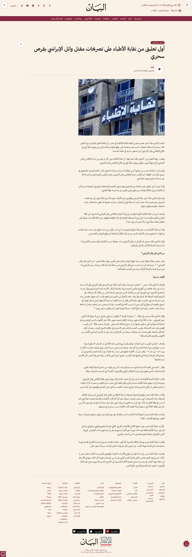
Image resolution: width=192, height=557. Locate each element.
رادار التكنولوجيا (116, 497)
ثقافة (49, 494)
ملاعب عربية (63, 490)
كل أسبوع (77, 509)
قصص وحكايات (61, 513)
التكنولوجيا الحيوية (115, 494)
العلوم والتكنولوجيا (115, 487)
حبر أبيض (76, 500)
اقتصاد (123, 18)
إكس (163, 483)
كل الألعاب (63, 506)
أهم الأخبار (100, 487)
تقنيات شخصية (116, 500)
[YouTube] (27, 6)
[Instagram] (33, 6)
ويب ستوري (100, 503)
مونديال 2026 (62, 497)
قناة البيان (88, 18)
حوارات (65, 509)
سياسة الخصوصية (149, 499)
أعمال (135, 487)
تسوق (49, 516)
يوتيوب (162, 496)
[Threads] (38, 6)
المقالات (106, 18)
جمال (49, 490)
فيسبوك (162, 490)
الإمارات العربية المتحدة (96, 490)
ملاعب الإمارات (62, 487)
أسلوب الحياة (46, 483)
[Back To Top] (187, 550)
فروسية (64, 503)
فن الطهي (47, 506)
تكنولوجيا (68, 18)
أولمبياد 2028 (62, 500)
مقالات (77, 490)
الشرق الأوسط (99, 494)
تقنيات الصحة (116, 490)
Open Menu (187, 5)
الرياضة (97, 18)
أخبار (130, 18)
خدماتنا (150, 486)
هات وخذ (77, 513)
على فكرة (77, 503)
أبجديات (77, 494)
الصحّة (48, 497)
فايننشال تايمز (57, 18)
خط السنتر (76, 506)
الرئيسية (137, 18)
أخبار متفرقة (63, 522)
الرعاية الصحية (46, 500)
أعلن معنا (150, 490)
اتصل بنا (150, 483)
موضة (49, 487)
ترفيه (49, 513)
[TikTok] (22, 6)
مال (136, 490)
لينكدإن (162, 486)
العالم (102, 497)
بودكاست (78, 18)
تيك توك (162, 499)
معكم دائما (76, 497)
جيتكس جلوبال (132, 500)
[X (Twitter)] (44, 6)
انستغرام (162, 493)
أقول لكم (77, 516)
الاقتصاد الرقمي (131, 494)
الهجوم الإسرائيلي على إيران (94, 506)
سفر (49, 509)
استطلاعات (63, 519)
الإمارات (115, 18)
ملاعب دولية (63, 494)
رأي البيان (77, 487)
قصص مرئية (99, 500)
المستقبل (134, 497)
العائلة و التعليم (46, 503)
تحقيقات (64, 516)
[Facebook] (50, 6)
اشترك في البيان (149, 494)
